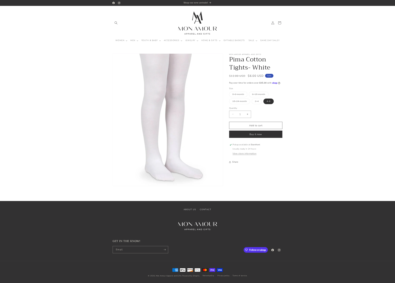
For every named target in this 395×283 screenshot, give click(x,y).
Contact (205, 209)
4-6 (268, 101)
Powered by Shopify (191, 276)
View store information (244, 153)
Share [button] (235, 161)
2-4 (258, 101)
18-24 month (241, 101)
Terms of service (240, 275)
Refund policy (208, 275)
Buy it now (255, 134)
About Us (190, 209)
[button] (116, 22)
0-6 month (239, 95)
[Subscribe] (164, 249)
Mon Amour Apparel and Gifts (169, 276)
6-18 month (260, 95)
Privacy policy (223, 275)
